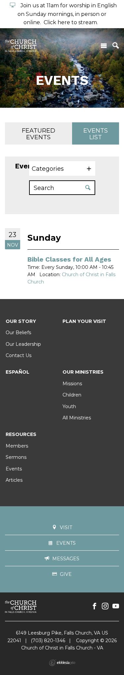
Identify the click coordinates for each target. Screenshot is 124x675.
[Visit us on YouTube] (115, 606)
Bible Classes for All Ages (69, 259)
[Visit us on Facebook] (94, 606)
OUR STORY (21, 321)
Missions (72, 384)
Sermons (16, 457)
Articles (14, 480)
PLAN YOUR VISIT (84, 321)
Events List (95, 134)
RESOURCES (21, 434)
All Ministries (76, 418)
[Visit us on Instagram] (105, 606)
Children (71, 395)
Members (17, 446)
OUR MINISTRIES (82, 372)
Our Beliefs (18, 333)
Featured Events (38, 134)
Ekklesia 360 (62, 662)
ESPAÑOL (17, 372)
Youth (69, 406)
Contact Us (18, 355)
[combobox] (62, 168)
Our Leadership (23, 344)
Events (14, 469)
